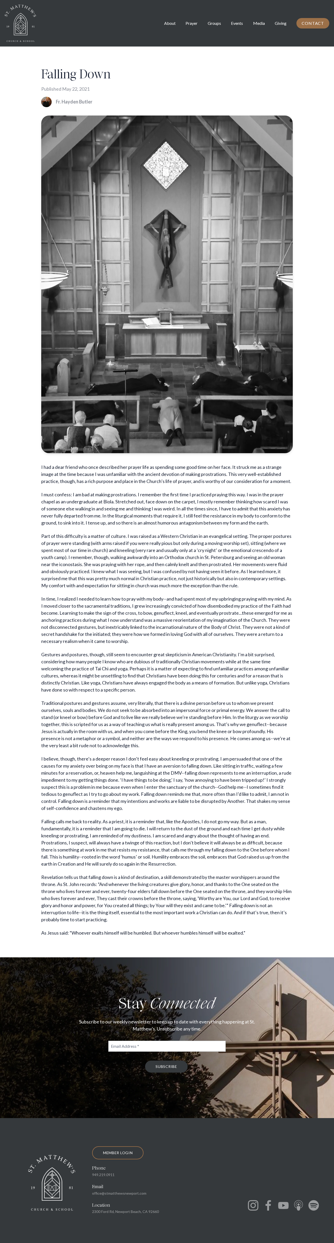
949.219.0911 (103, 1174)
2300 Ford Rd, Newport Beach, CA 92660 (125, 1211)
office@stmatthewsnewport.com (119, 1193)
